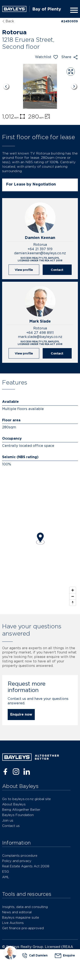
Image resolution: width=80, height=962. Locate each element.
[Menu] (73, 10)
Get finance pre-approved (23, 928)
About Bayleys (14, 804)
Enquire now (21, 714)
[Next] (74, 86)
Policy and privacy (16, 861)
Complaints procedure (19, 855)
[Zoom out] (73, 596)
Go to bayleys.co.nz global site (26, 799)
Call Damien (38, 955)
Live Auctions (13, 923)
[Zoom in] (73, 590)
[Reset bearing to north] (73, 602)
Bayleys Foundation (18, 815)
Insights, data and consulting (25, 907)
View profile (24, 270)
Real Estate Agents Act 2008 (25, 866)
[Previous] (6, 86)
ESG (5, 871)
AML (5, 877)
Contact (57, 270)
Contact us (11, 826)
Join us (7, 820)
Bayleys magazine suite (20, 917)
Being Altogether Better (21, 810)
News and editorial (17, 912)
